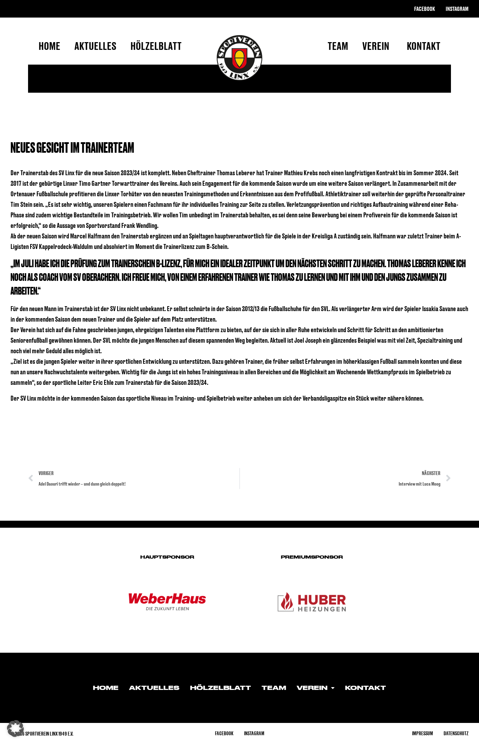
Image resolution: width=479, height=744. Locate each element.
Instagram (457, 8)
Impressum (422, 733)
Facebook (424, 8)
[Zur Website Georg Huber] (311, 601)
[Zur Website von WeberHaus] (167, 601)
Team (338, 45)
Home (49, 45)
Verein (375, 45)
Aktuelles (95, 45)
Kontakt (423, 45)
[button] (15, 728)
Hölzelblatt (156, 45)
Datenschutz (456, 733)
